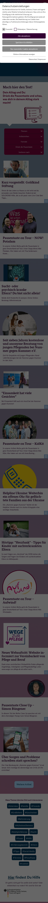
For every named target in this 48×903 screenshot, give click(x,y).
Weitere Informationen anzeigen (24, 54)
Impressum (42, 59)
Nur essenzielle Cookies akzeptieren (24, 49)
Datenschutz (33, 59)
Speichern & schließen (24, 42)
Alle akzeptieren (24, 36)
